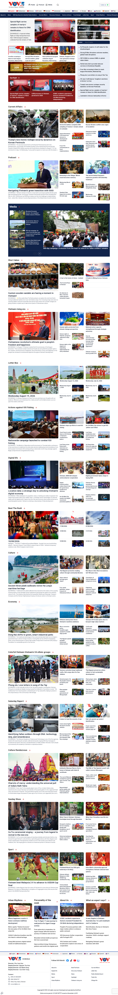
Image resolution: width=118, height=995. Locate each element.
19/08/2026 (105, 36)
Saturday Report (16, 701)
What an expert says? (96, 900)
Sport (92, 15)
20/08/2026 (94, 36)
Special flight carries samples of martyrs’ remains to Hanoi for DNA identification (93, 91)
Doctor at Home (66, 15)
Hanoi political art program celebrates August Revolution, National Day (33, 58)
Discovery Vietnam (54, 15)
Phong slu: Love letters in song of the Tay (94, 75)
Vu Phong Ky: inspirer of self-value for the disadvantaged (94, 48)
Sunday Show (14, 799)
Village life (94, 980)
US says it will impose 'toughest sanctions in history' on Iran (94, 80)
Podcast (41, 5)
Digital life (13, 458)
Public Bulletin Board (97, 974)
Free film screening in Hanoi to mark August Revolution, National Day (92, 70)
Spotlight (13, 78)
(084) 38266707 (15, 979)
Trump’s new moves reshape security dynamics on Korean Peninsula (92, 85)
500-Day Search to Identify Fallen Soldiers (25, 15)
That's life (94, 977)
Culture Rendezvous (17, 750)
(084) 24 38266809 (16, 977)
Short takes (13, 260)
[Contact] (2, 993)
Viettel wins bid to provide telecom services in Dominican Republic (91, 65)
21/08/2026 (84, 36)
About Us (64, 900)
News (9, 15)
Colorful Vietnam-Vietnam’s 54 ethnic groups (29, 652)
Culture (11, 553)
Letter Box (86, 15)
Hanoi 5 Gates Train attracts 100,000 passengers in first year (66, 58)
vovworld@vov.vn (15, 984)
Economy (12, 602)
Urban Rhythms (100, 15)
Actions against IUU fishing (21, 407)
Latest (80, 42)
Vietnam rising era (16, 309)
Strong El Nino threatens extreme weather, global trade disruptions (15, 58)
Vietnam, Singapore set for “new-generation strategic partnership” (50, 58)
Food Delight (77, 15)
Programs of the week (88, 33)
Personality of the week (42, 901)
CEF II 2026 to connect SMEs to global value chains (92, 59)
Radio (33, 5)
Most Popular (89, 42)
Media (50, 5)
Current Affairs (43, 15)
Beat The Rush (15, 508)
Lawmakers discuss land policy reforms (93, 96)
